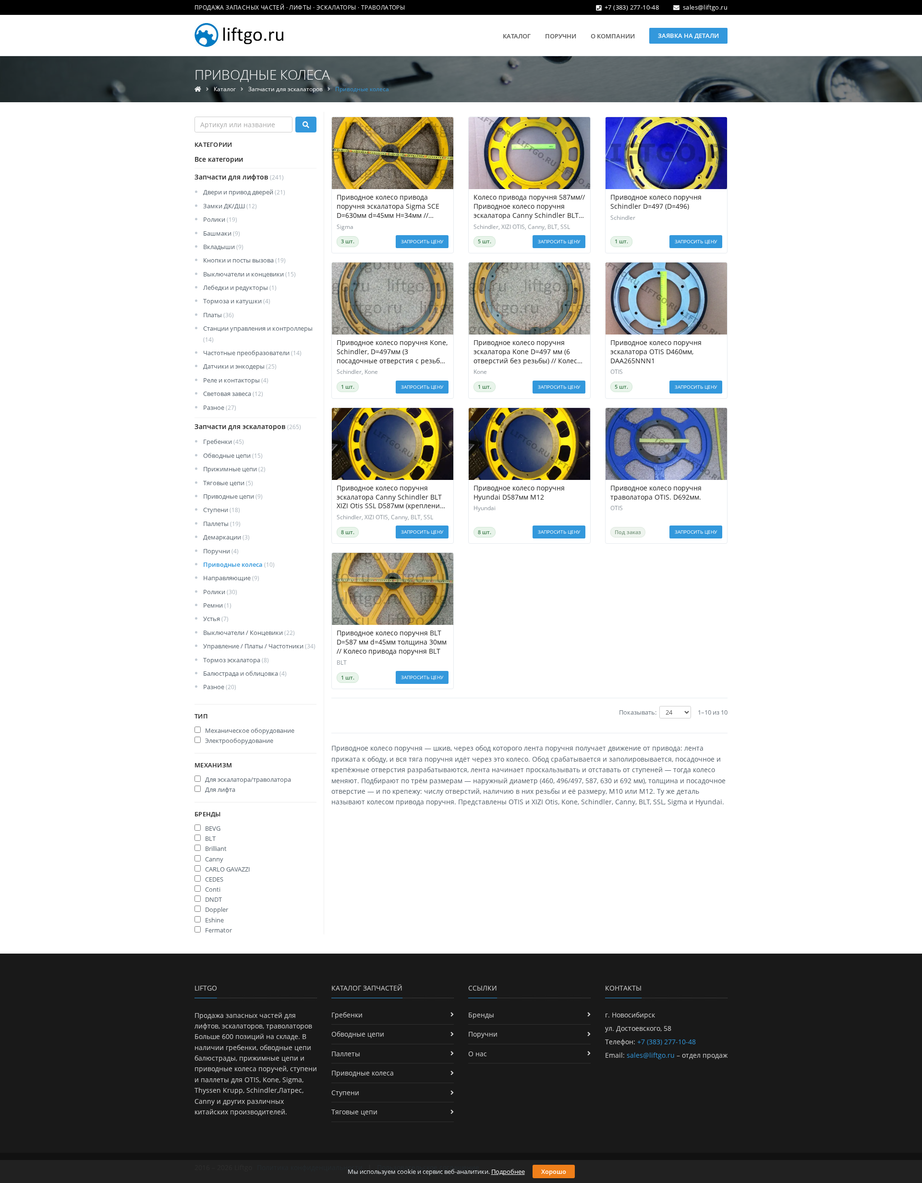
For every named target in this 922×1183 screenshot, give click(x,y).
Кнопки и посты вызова (244, 260)
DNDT (213, 899)
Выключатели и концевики (249, 274)
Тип (201, 716)
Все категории (218, 159)
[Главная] (197, 89)
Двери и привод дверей (244, 192)
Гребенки (223, 441)
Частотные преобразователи (252, 352)
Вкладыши (223, 246)
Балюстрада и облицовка (245, 673)
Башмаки (221, 233)
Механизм (213, 765)
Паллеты (222, 523)
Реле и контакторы (235, 380)
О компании (613, 36)
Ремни (217, 605)
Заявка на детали (688, 35)
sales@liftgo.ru (705, 7)
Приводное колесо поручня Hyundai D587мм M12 (519, 493)
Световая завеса (233, 393)
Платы (218, 315)
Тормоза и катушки (236, 301)
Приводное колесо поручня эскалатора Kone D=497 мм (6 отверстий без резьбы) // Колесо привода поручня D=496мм (527, 352)
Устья (216, 618)
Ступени (221, 509)
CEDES (213, 879)
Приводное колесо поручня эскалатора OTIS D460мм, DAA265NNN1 (656, 351)
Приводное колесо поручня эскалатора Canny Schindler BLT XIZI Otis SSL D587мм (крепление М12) (390, 497)
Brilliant (215, 848)
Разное (219, 407)
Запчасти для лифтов (239, 176)
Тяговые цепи (228, 482)
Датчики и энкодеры (240, 366)
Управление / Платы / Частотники (259, 646)
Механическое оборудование (249, 730)
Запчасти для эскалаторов (285, 89)
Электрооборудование (238, 740)
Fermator (218, 930)
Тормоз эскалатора (236, 660)
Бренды (207, 814)
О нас (477, 1053)
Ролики (220, 219)
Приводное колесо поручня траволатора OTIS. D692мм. (656, 493)
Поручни (560, 36)
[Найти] (305, 125)
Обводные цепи (233, 455)
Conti (212, 889)
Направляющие (231, 578)
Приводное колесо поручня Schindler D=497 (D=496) (656, 202)
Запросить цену (422, 241)
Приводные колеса (239, 564)
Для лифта (219, 789)
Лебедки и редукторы (240, 287)
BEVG (212, 828)
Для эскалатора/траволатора (247, 779)
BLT (210, 838)
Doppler (216, 909)
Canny (213, 859)
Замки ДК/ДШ (230, 206)
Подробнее (508, 1171)
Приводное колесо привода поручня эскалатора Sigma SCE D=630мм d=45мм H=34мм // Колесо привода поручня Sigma (389, 206)
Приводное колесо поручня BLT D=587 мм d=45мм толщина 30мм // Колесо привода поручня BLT (392, 642)
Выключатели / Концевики (249, 632)
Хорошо (553, 1171)
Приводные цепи (233, 496)
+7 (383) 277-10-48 (632, 7)
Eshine (214, 920)
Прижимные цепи (234, 469)
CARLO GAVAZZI (227, 869)
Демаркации (226, 537)
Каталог (517, 36)
